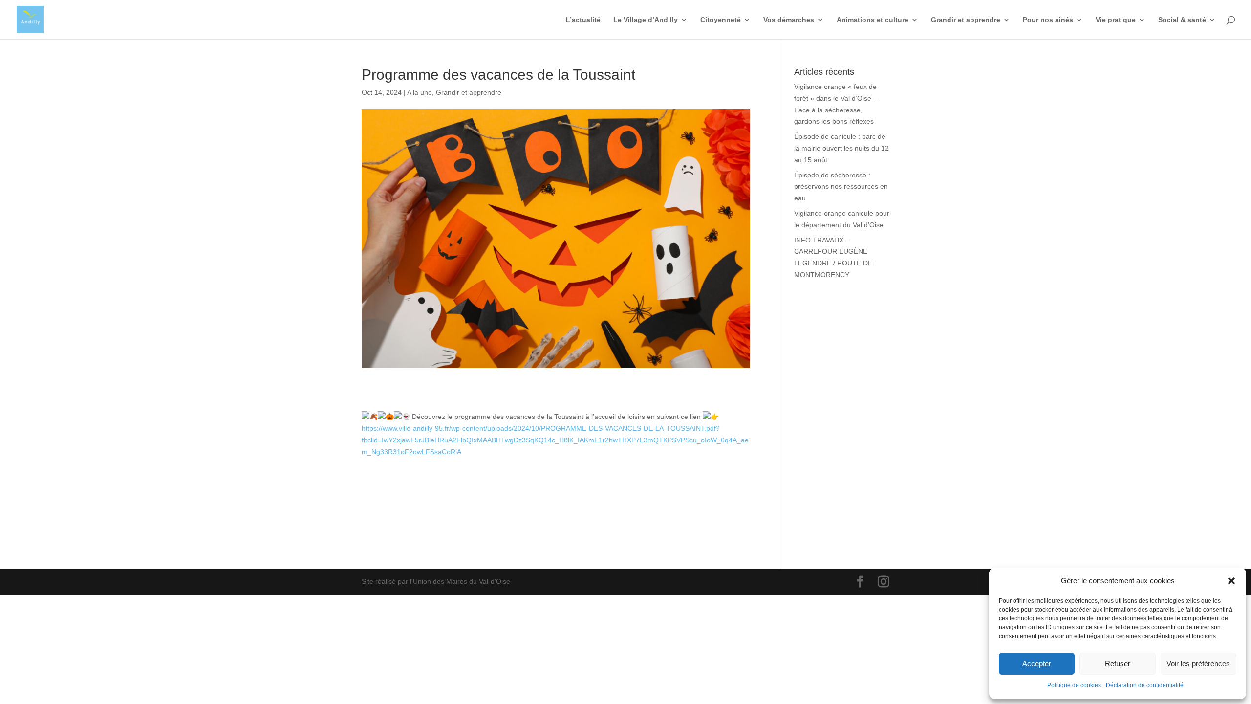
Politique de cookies (1074, 685)
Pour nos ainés (1048, 19)
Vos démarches (788, 19)
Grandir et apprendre (965, 19)
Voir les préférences (1198, 664)
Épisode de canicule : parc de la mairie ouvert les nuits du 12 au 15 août (841, 148)
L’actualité (583, 19)
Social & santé (1182, 19)
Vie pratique (1116, 19)
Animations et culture (872, 19)
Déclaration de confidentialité (1145, 685)
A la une (419, 92)
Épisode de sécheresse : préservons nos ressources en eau (841, 186)
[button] (1231, 581)
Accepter (1036, 664)
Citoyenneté (720, 19)
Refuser (1117, 664)
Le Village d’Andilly (645, 19)
